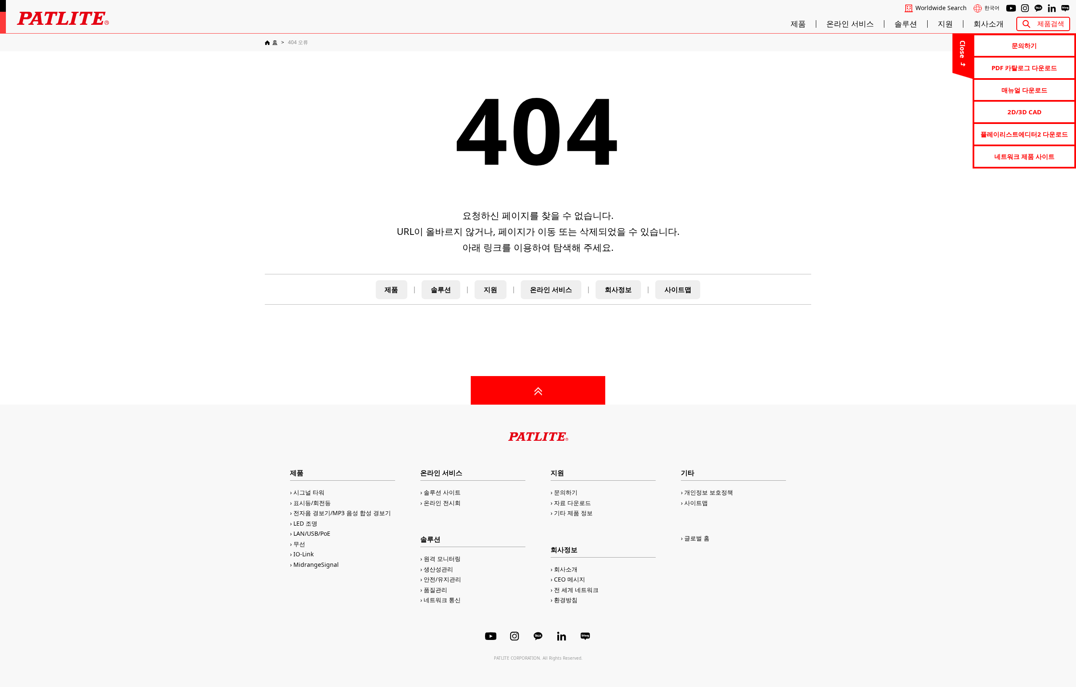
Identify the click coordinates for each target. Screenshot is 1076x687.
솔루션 (905, 24)
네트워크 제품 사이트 (1024, 156)
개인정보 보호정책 (708, 492)
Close (962, 49)
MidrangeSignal (316, 565)
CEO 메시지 (569, 579)
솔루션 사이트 (442, 492)
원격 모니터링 (442, 559)
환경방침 (566, 600)
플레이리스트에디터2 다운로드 (1024, 134)
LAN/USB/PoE (311, 533)
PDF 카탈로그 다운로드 (1024, 67)
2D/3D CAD (1024, 112)
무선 (299, 544)
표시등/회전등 (312, 503)
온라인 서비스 (850, 24)
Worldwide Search (941, 8)
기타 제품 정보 (573, 513)
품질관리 (435, 590)
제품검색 (1050, 23)
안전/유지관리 (442, 579)
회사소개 (988, 24)
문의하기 (1024, 45)
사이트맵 (678, 289)
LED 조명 (305, 523)
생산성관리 (438, 569)
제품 (798, 24)
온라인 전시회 (442, 503)
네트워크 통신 (442, 600)
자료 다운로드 (572, 503)
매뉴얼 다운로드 (1024, 90)
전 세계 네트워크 (576, 590)
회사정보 (618, 289)
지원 (945, 24)
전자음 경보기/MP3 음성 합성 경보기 (342, 513)
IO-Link (303, 554)
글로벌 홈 (696, 538)
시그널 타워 (308, 492)
